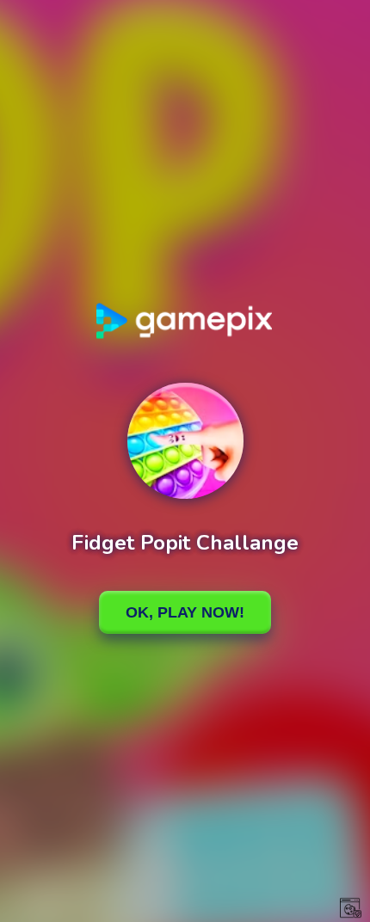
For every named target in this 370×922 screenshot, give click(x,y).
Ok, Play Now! (185, 612)
